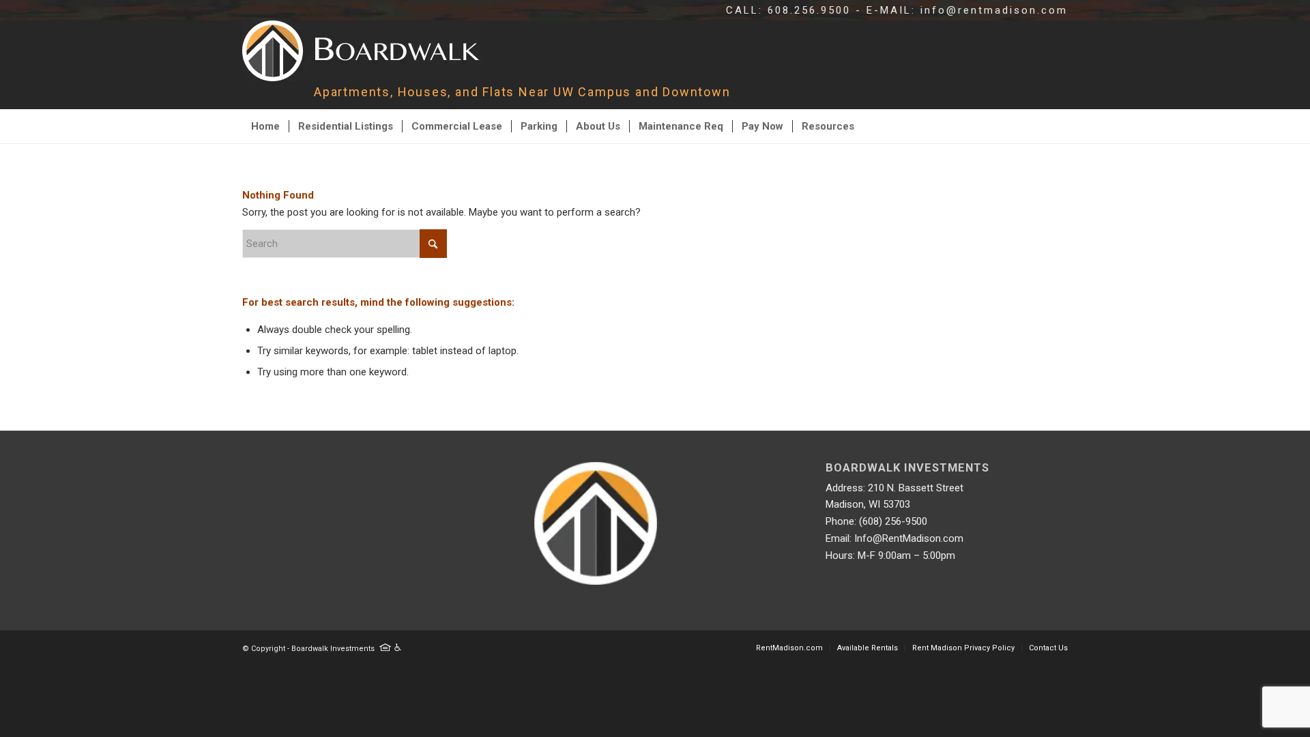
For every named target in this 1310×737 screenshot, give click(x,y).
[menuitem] (265, 126)
